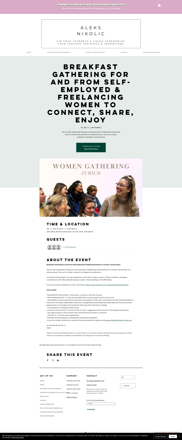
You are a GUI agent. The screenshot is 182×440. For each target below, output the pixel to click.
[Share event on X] (53, 360)
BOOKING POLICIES (72, 385)
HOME (42, 381)
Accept (173, 436)
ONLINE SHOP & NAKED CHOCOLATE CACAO (54, 392)
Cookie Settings (160, 436)
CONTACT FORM (91, 385)
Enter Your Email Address (95, 400)
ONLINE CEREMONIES (47, 404)
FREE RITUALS (44, 396)
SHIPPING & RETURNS (73, 381)
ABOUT (42, 385)
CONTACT (43, 400)
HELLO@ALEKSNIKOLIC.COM (95, 381)
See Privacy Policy (18, 437)
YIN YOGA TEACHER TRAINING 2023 (51, 408)
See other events (91, 149)
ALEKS (91, 27)
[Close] (179, 436)
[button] (159, 5)
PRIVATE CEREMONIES (47, 416)
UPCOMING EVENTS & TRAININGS (50, 388)
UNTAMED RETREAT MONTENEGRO (51, 412)
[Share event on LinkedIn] (58, 360)
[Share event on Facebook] (48, 360)
